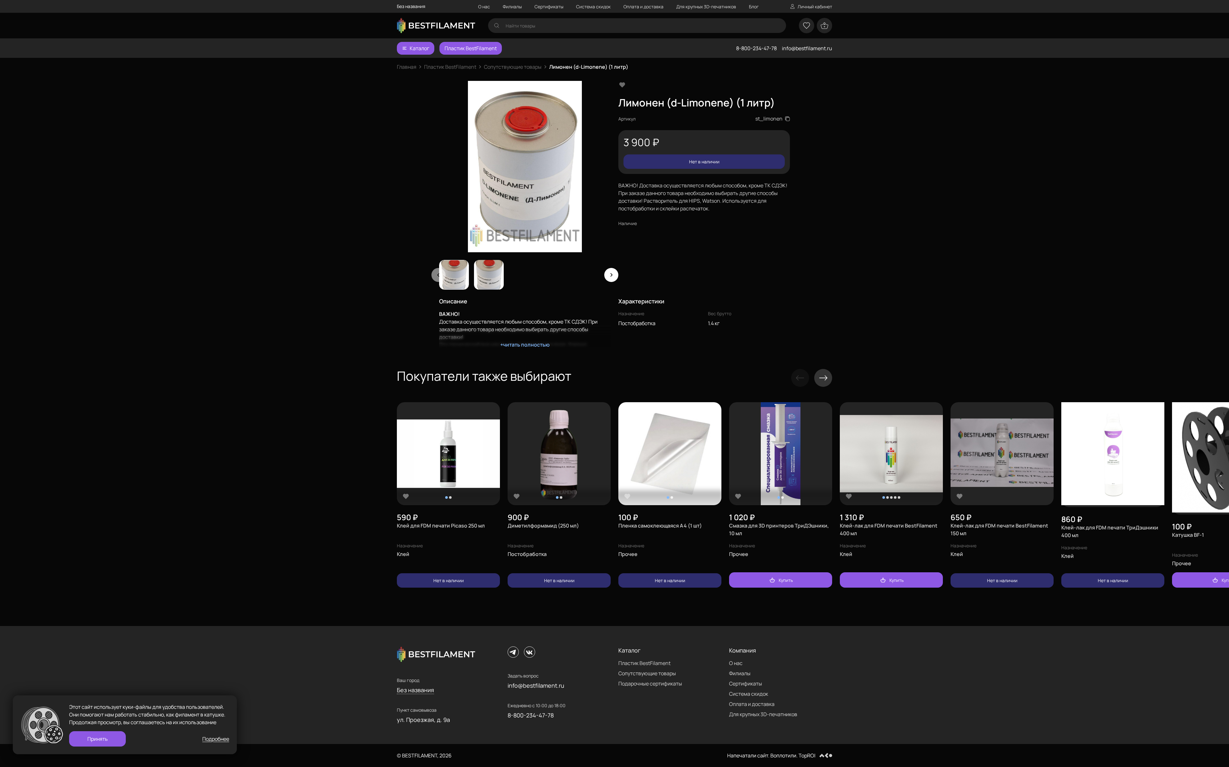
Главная (406, 66)
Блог (754, 7)
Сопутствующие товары (513, 66)
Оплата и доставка (643, 7)
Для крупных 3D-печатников (706, 7)
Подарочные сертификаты (650, 683)
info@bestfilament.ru (807, 48)
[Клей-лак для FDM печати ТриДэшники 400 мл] (1112, 454)
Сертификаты (548, 7)
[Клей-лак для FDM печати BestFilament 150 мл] (1002, 454)
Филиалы (512, 7)
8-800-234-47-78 (756, 48)
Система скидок (593, 7)
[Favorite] (405, 496)
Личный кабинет (815, 7)
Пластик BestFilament (471, 48)
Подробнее (215, 738)
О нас (484, 7)
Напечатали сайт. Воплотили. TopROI (771, 755)
